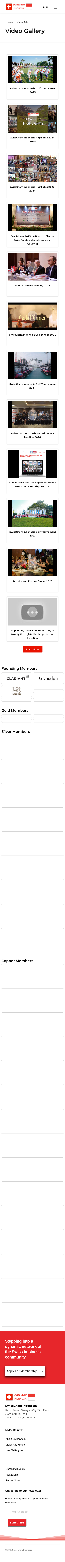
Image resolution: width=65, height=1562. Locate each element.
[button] (32, 649)
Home (10, 22)
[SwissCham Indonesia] (18, 6)
